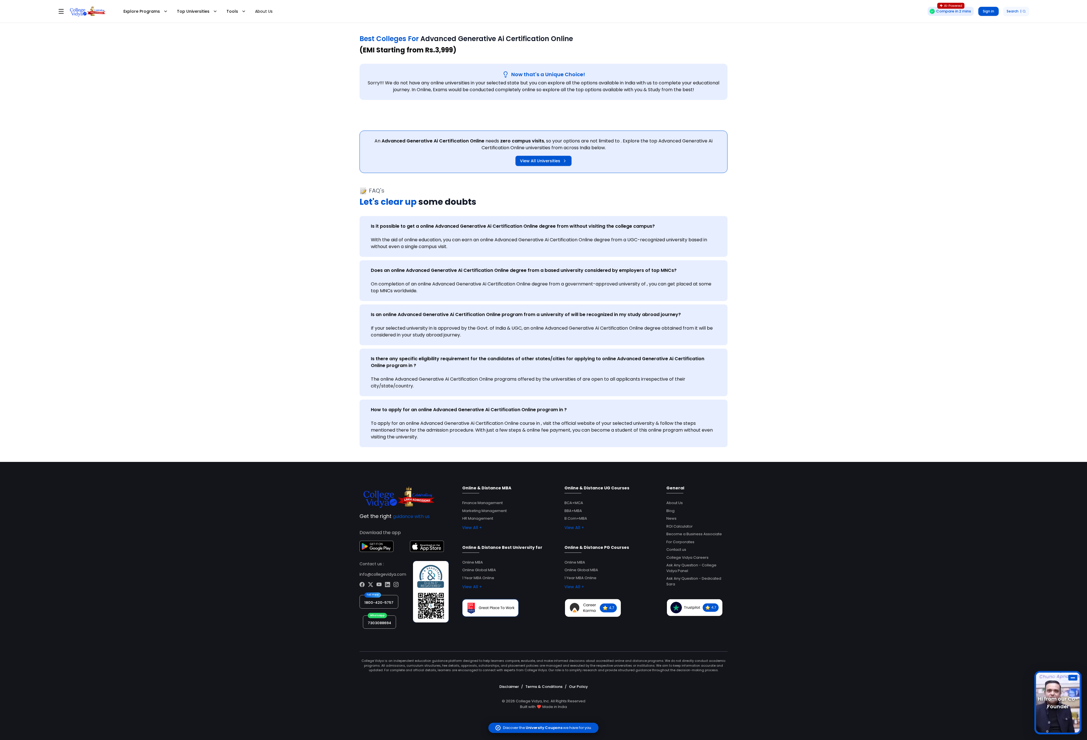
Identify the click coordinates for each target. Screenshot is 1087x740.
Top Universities (193, 11)
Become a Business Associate (694, 534)
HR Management (477, 518)
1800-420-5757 (378, 602)
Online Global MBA (479, 570)
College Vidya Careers (687, 557)
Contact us (676, 549)
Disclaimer (509, 686)
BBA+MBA (573, 510)
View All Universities (540, 161)
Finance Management (482, 503)
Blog (670, 510)
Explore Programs (141, 11)
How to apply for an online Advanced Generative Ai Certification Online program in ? (469, 409)
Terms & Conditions (543, 686)
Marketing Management (484, 510)
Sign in (988, 11)
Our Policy (578, 686)
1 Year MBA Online (478, 578)
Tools (232, 11)
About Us (264, 11)
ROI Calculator (679, 526)
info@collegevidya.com (383, 574)
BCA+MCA (573, 503)
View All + (472, 527)
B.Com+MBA (575, 518)
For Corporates (680, 542)
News (671, 518)
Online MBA (472, 562)
